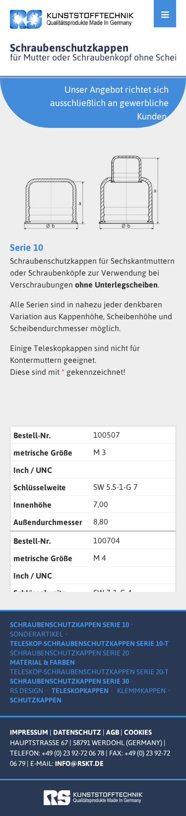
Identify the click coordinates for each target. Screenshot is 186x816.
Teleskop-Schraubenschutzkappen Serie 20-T (89, 672)
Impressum (29, 732)
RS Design (26, 691)
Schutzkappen (36, 700)
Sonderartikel (36, 634)
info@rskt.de (79, 763)
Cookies (138, 732)
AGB (112, 732)
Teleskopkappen (80, 691)
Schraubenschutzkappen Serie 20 (69, 653)
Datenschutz (77, 732)
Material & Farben (42, 662)
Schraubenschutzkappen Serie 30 (69, 681)
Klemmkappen (141, 691)
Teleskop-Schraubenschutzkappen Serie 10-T (89, 643)
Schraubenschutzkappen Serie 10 (69, 625)
